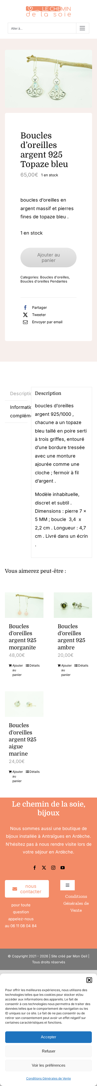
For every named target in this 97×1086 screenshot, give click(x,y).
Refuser (48, 1051)
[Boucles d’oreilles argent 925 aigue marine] (24, 704)
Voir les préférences (48, 1065)
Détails (34, 665)
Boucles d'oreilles (54, 277)
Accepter (48, 1037)
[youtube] (63, 868)
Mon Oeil (80, 956)
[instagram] (53, 868)
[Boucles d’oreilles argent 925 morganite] (24, 605)
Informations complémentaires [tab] (19, 411)
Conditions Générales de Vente (48, 1078)
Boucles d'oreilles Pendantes (43, 281)
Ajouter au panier (48, 257)
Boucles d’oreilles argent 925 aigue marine (22, 739)
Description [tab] (19, 393)
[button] (89, 980)
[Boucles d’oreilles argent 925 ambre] (73, 605)
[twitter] (44, 868)
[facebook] (35, 868)
